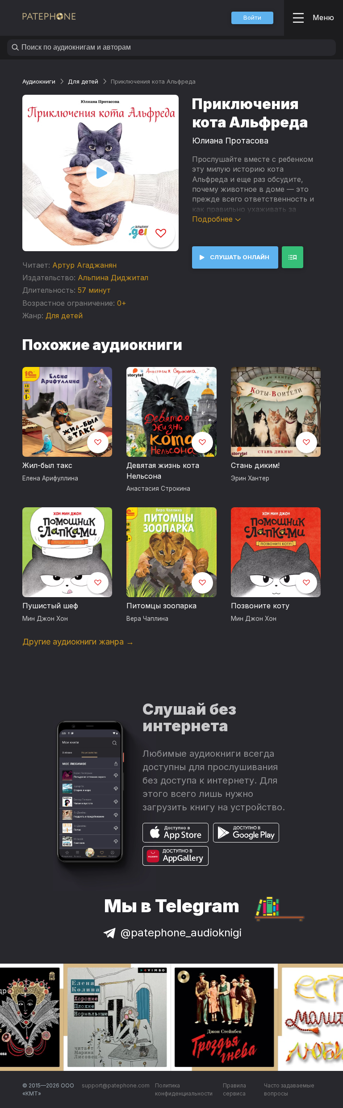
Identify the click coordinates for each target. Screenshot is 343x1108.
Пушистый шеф (50, 605)
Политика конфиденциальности (184, 1089)
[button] (252, 18)
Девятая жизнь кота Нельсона (162, 470)
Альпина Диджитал (113, 277)
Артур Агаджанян (84, 265)
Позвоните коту (260, 605)
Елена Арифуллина (50, 478)
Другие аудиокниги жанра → (78, 641)
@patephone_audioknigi (181, 932)
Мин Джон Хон (45, 618)
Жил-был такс (47, 465)
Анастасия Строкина (158, 488)
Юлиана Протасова (230, 140)
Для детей (83, 81)
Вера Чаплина (147, 618)
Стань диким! (255, 465)
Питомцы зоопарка (161, 605)
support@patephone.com (116, 1085)
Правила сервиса (234, 1089)
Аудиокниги (38, 81)
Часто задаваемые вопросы (289, 1089)
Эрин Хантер (250, 478)
